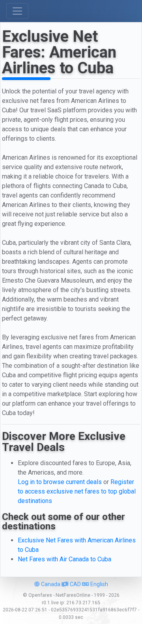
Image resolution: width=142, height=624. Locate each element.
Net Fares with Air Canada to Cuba (64, 559)
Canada (50, 584)
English (98, 584)
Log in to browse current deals (60, 482)
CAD (75, 584)
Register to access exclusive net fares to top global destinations (77, 491)
